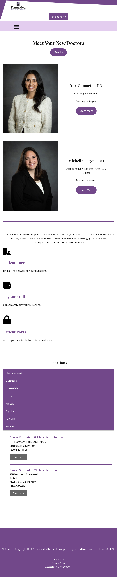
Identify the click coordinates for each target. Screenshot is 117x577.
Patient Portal (58, 16)
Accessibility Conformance (58, 566)
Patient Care (14, 262)
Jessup (9, 396)
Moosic (10, 403)
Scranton (11, 426)
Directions (18, 457)
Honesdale (12, 388)
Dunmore (11, 380)
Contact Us (58, 559)
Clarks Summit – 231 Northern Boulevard (39, 437)
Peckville (11, 419)
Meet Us (58, 52)
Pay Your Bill (14, 296)
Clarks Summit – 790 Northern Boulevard (39, 470)
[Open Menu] (63, 27)
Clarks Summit (14, 373)
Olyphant (11, 411)
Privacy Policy (58, 563)
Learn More (86, 111)
